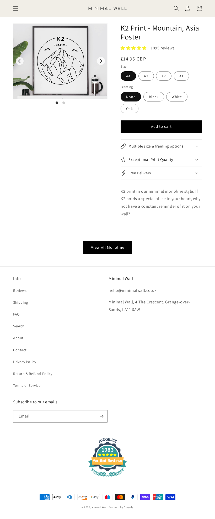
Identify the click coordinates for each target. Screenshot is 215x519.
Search (19, 326)
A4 (128, 76)
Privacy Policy (24, 361)
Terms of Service (27, 385)
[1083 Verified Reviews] (107, 478)
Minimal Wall (100, 507)
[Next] (101, 61)
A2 (164, 76)
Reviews (19, 290)
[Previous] (20, 61)
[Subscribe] (101, 416)
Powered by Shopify (121, 507)
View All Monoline (107, 247)
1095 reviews (163, 48)
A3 (146, 76)
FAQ (16, 314)
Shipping (20, 302)
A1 (181, 76)
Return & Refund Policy (32, 373)
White (177, 96)
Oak (129, 108)
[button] (16, 8)
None (131, 96)
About (18, 337)
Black (154, 96)
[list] (60, 64)
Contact (19, 350)
